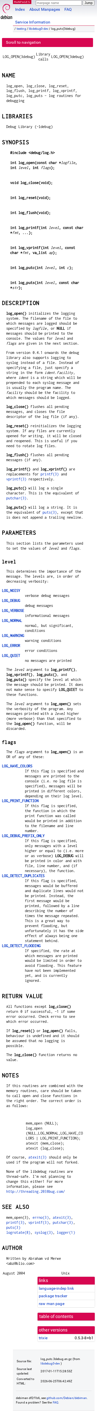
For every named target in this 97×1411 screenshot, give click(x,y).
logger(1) (66, 1232)
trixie (43, 1338)
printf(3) (50, 474)
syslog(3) (44, 1232)
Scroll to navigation (23, 42)
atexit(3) (37, 1157)
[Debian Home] (6, 10)
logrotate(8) (18, 1232)
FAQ (68, 9)
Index (20, 9)
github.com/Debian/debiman (67, 1398)
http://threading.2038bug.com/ (35, 1191)
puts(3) (50, 512)
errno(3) (41, 1217)
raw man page (51, 1303)
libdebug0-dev (38, 28)
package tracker (53, 1296)
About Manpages (44, 9)
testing (21, 28)
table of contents (56, 1316)
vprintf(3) (16, 479)
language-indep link (56, 1288)
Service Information (32, 22)
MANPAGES (22, 1)
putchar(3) (16, 498)
